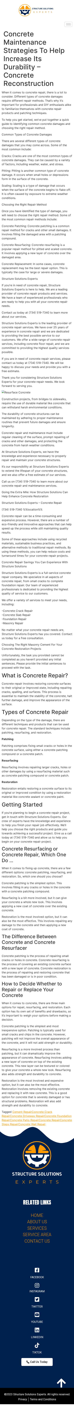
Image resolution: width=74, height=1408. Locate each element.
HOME (37, 1215)
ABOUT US (37, 1221)
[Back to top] (61, 1382)
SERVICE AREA (37, 1234)
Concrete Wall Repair (32, 1124)
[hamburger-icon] (68, 24)
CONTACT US (37, 1241)
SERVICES (37, 1228)
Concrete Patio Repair (24, 1120)
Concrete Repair (49, 1120)
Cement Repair (22, 1112)
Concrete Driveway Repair (27, 1116)
